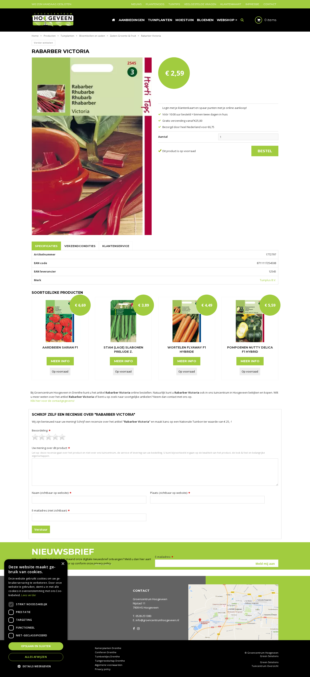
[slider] (49, 437)
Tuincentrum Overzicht (265, 666)
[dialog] (35, 616)
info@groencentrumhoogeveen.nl (157, 620)
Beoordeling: (41, 430)
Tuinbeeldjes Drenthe (107, 656)
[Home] (113, 20)
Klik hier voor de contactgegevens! (52, 401)
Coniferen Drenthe (105, 652)
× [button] (62, 563)
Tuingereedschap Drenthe (110, 660)
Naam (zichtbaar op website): (51, 493)
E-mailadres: (164, 557)
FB (134, 628)
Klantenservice (115, 246)
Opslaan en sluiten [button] (36, 646)
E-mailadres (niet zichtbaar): (51, 510)
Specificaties (46, 246)
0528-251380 (143, 616)
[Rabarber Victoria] (92, 146)
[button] (35, 666)
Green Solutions (269, 656)
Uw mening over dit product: (51, 448)
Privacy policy (103, 669)
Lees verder (28, 595)
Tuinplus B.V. (268, 280)
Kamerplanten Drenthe (108, 648)
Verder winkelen (43, 42)
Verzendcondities (80, 246)
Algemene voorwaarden (108, 664)
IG (138, 628)
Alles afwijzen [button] (36, 657)
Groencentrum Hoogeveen (150, 599)
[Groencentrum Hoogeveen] (53, 19)
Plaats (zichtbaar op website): (170, 493)
